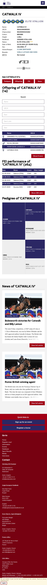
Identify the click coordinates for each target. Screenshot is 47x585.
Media (4, 453)
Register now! (7, 442)
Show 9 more (38, 156)
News (40, 81)
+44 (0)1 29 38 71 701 (8, 506)
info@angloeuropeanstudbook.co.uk (13, 508)
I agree (4, 583)
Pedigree (7, 81)
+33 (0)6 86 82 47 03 (8, 550)
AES (3, 7)
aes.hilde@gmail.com (8, 552)
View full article (37, 345)
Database (9, 7)
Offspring (18, 81)
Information (6, 444)
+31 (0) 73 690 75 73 (8, 477)
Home (4, 440)
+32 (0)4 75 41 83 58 (8, 531)
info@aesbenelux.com (9, 479)
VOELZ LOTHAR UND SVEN (27, 52)
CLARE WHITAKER (24, 49)
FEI (29, 81)
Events (4, 447)
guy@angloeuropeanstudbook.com (12, 577)
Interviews (5, 456)
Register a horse (23, 428)
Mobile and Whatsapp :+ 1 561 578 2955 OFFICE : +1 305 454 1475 (22, 575)
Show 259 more (37, 193)
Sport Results (6, 451)
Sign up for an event (23, 422)
